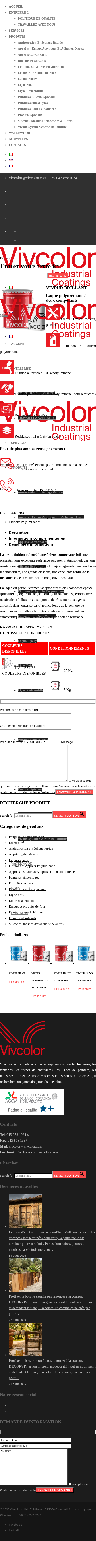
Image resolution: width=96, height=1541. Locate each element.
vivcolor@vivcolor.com (28, 178)
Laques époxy (19, 860)
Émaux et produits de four (27, 906)
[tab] (52, 532)
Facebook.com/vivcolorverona (38, 1152)
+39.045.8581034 (63, 178)
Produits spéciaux (21, 883)
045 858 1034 (16, 1135)
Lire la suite (16, 982)
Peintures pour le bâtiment (27, 912)
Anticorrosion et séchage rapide (31, 848)
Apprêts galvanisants (23, 854)
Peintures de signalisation (26, 837)
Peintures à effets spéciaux (27, 889)
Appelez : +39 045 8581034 (35, 490)
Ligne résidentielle (22, 900)
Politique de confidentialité (18, 1490)
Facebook (15, 1524)
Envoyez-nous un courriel (33, 469)
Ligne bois (16, 895)
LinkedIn (15, 1530)
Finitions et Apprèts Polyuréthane (32, 866)
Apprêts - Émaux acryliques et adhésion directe (42, 872)
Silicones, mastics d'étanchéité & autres (36, 924)
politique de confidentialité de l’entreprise (27, 792)
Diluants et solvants (22, 918)
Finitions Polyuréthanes (24, 522)
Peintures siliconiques (24, 877)
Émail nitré (16, 843)
